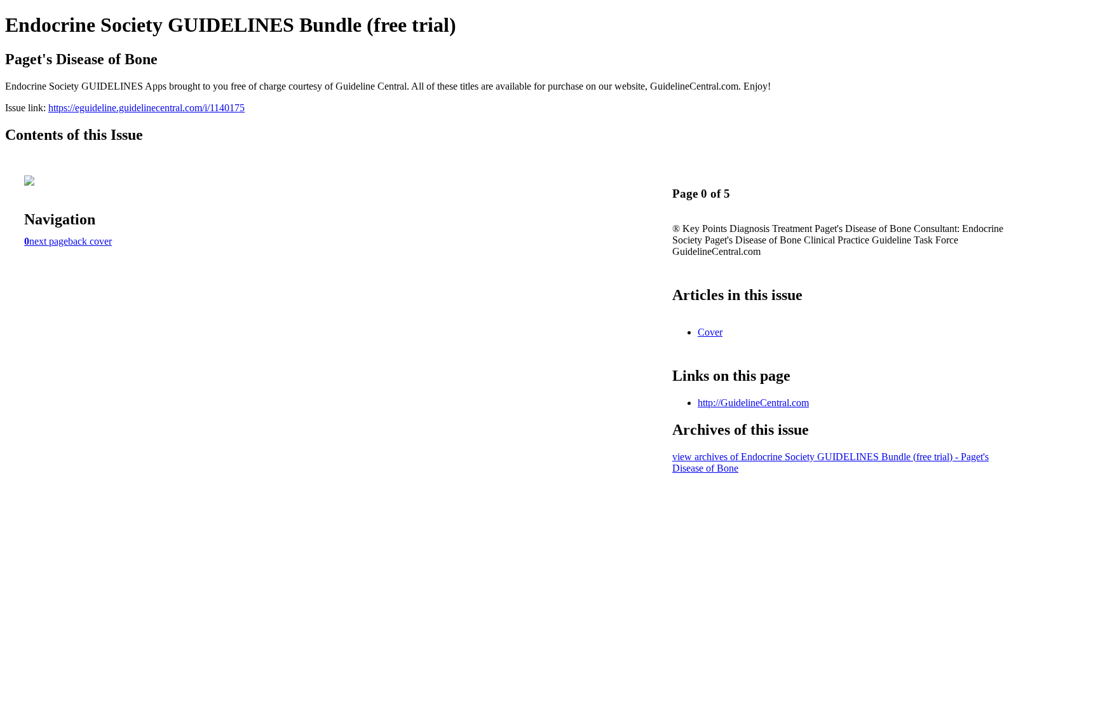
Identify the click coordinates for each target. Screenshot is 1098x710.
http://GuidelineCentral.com (753, 402)
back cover (90, 241)
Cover (710, 332)
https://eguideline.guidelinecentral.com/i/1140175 (146, 107)
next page (48, 241)
